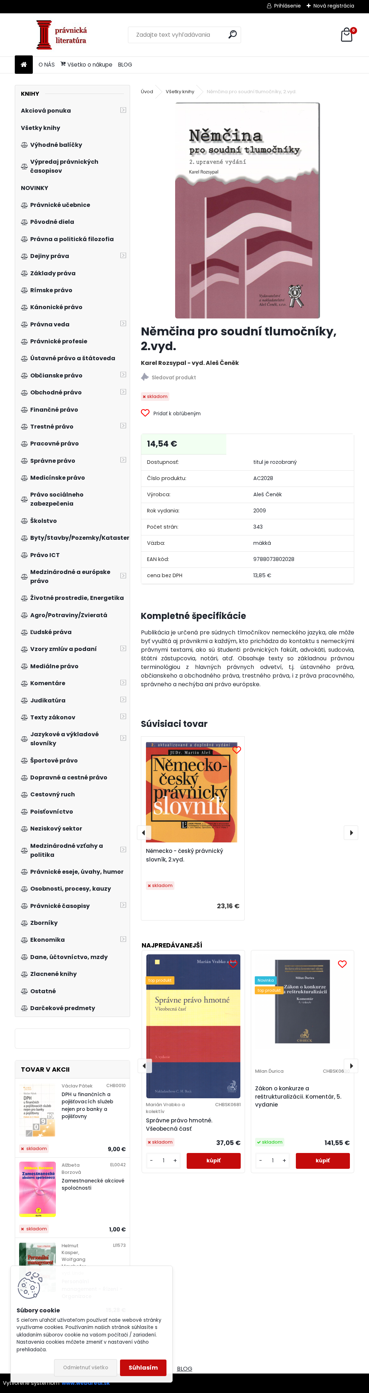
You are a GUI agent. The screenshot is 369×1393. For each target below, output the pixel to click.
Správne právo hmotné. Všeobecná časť (179, 1124)
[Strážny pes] (247, 378)
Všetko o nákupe (89, 64)
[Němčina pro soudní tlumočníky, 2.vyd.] (247, 210)
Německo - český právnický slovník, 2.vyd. (184, 855)
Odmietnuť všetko (85, 1367)
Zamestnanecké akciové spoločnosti (93, 1184)
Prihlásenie (287, 5)
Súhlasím (143, 1367)
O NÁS (47, 64)
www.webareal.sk (86, 1383)
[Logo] (64, 35)
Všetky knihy (180, 91)
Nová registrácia (334, 5)
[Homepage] (24, 65)
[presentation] (144, 833)
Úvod (147, 91)
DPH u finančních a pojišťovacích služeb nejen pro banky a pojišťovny (87, 1105)
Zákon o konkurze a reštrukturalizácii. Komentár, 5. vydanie (298, 1097)
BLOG (125, 64)
